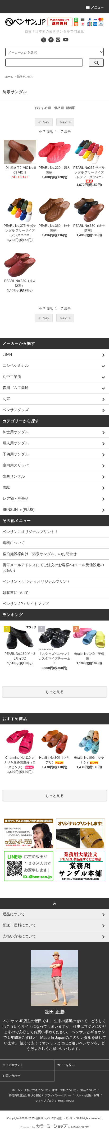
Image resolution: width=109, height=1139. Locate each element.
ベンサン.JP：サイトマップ (26, 604)
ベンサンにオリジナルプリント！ (30, 532)
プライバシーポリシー (58, 1095)
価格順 (59, 108)
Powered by (27, 1127)
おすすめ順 (43, 108)
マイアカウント (13, 1064)
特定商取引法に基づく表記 (25, 1095)
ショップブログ (44, 1100)
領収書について (16, 592)
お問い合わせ (11, 1075)
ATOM (70, 1100)
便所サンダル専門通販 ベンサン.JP (57, 1118)
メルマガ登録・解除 (87, 1095)
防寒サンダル (25, 76)
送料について (14, 543)
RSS (61, 1100)
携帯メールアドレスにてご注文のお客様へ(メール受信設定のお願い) (53, 568)
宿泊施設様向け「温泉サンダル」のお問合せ (40, 554)
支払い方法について (36, 1090)
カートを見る (66, 1064)
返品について (88, 1090)
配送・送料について (64, 1090)
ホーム (9, 76)
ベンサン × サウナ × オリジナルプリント (36, 581)
